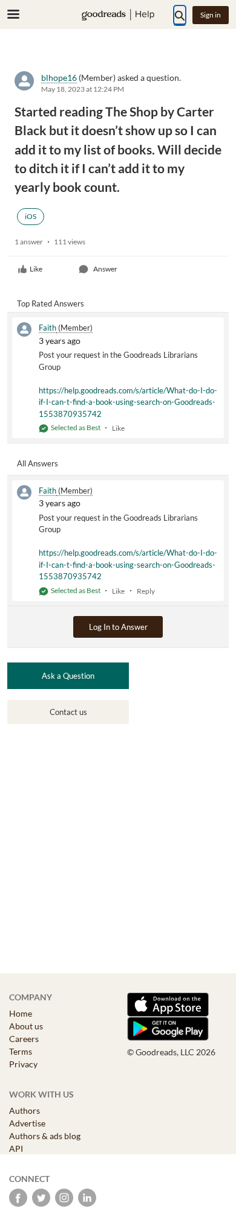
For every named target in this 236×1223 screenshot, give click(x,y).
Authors (24, 1110)
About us (26, 1026)
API (16, 1148)
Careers (24, 1039)
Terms (20, 1051)
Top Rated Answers (50, 303)
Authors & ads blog (44, 1136)
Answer (105, 268)
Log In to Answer (118, 627)
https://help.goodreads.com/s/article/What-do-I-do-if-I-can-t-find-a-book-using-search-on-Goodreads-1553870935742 (128, 402)
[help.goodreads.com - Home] (118, 15)
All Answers (37, 463)
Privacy (23, 1064)
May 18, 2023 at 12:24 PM (82, 89)
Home (20, 1013)
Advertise (27, 1123)
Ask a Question (68, 676)
